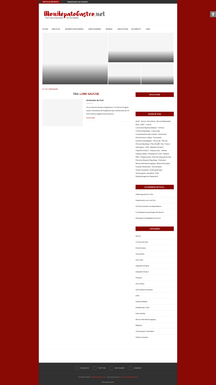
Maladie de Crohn (155, 154)
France (167, 144)
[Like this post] (99, 122)
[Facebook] (164, 2)
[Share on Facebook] (102, 122)
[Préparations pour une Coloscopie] (75, 58)
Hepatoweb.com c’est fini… (77, 2)
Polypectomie (145, 157)
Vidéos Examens (94, 29)
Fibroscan (157, 141)
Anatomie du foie (95, 100)
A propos (123, 377)
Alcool (143, 121)
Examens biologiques (144, 141)
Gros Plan (56, 29)
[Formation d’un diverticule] (124, 73)
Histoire (139, 278)
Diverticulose (141, 248)
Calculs (148, 124)
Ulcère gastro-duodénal (145, 173)
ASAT (142, 124)
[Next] (65, 2)
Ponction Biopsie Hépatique (146, 160)
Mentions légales (132, 377)
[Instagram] (171, 2)
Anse (137, 124)
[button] (213, 14)
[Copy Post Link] (114, 122)
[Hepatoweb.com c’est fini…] (141, 47)
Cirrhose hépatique (143, 131)
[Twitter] (167, 2)
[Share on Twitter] (104, 122)
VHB (157, 173)
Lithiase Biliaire (141, 301)
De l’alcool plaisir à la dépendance (148, 206)
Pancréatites (140, 313)
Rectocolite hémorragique (146, 163)
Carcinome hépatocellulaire (146, 127)
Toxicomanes (156, 166)
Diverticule (162, 134)
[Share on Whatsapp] (111, 122)
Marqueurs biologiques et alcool (148, 218)
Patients (166, 154)
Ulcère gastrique (155, 170)
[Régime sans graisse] (157, 73)
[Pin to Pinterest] (107, 122)
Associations (122, 29)
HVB (147, 147)
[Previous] (62, 2)
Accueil (45, 29)
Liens (148, 29)
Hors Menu (140, 284)
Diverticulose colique (144, 137)
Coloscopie (155, 131)
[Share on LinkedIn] (109, 122)
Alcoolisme (151, 121)
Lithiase (164, 150)
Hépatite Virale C (142, 150)
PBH (137, 157)
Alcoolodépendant (163, 121)
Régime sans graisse (152, 81)
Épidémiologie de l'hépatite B (147, 176)
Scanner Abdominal (143, 166)
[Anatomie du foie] (62, 112)
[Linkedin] (174, 2)
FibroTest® (155, 144)
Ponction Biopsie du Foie (161, 157)
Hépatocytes (155, 150)
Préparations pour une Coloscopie (70, 80)
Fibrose (164, 141)
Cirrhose (161, 127)
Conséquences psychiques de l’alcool (150, 212)
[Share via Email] (116, 122)
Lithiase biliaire (141, 154)
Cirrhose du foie (142, 242)
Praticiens (162, 160)
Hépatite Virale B (156, 147)
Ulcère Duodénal (142, 170)
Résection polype (163, 163)
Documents (136, 29)
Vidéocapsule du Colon (144, 194)
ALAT (138, 121)
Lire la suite (90, 118)
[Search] (173, 29)
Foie (162, 144)
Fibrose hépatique (143, 144)
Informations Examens (74, 29)
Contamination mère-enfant (146, 134)
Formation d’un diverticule (122, 81)
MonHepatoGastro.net (98, 377)
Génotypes (140, 147)
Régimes (109, 29)
